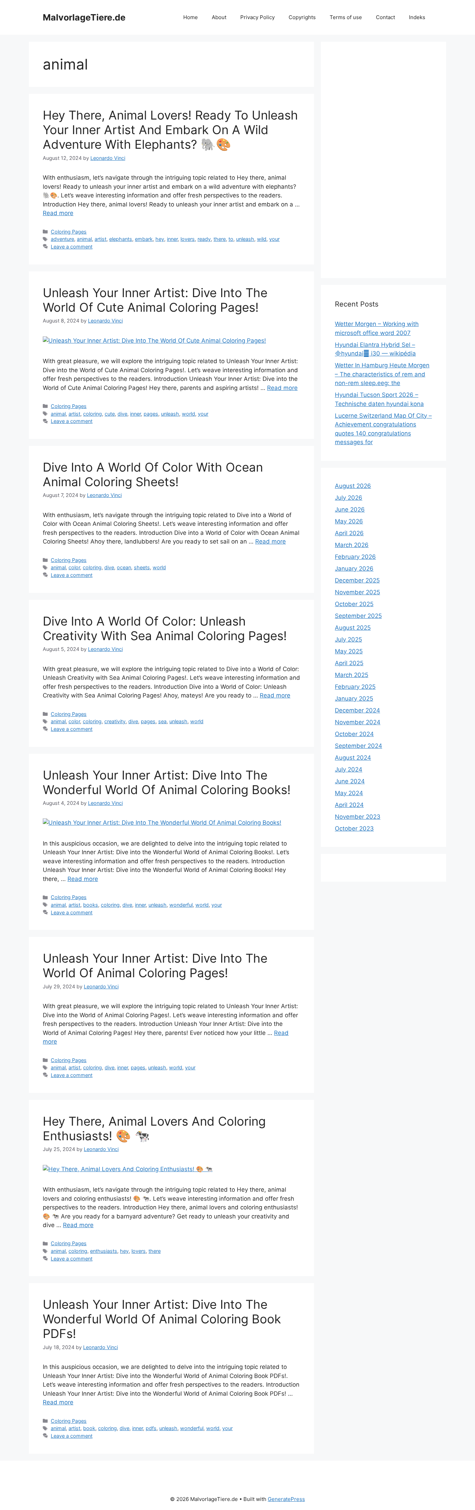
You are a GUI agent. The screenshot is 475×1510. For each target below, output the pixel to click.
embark (144, 239)
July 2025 (348, 639)
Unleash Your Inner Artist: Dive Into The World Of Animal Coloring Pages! (155, 965)
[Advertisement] (383, 160)
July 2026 (348, 497)
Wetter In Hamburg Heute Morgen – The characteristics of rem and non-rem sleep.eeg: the (382, 374)
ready (204, 239)
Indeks (417, 17)
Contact (385, 17)
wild (261, 239)
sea (162, 721)
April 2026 (349, 533)
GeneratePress (286, 1499)
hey (159, 239)
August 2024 (353, 757)
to (230, 239)
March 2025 (351, 674)
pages (151, 414)
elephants (120, 239)
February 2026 (355, 556)
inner (172, 239)
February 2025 (355, 686)
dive (122, 414)
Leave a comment (71, 247)
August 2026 (353, 485)
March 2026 (352, 544)
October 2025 (354, 604)
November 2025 (357, 592)
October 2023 (354, 828)
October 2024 (354, 733)
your (274, 239)
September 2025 (358, 615)
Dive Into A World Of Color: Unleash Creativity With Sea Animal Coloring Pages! (165, 628)
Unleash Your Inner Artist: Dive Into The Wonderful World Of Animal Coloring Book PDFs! (162, 1319)
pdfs (151, 1428)
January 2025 (354, 698)
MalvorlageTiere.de (84, 17)
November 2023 (357, 816)
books (90, 905)
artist (100, 239)
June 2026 (350, 509)
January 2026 (354, 568)
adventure (62, 239)
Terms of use (346, 17)
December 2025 (357, 580)
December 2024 (357, 710)
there (220, 239)
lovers (187, 239)
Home (190, 17)
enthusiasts (103, 1251)
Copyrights (302, 17)
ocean (124, 567)
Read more (58, 213)
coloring (92, 414)
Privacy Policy (257, 17)
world (188, 414)
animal (84, 239)
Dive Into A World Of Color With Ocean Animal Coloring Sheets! (153, 474)
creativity (115, 721)
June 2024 (350, 781)
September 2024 (358, 745)
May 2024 (349, 793)
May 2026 (349, 521)
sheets (142, 567)
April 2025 (349, 663)
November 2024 (357, 722)
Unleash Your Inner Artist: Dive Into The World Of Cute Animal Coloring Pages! (155, 300)
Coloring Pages (69, 232)
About (219, 17)
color (74, 567)
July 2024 (348, 769)
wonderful (181, 905)
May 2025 (349, 651)
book (89, 1428)
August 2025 (353, 627)
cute (110, 414)
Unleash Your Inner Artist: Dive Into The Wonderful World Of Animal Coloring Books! (167, 782)
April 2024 (349, 804)
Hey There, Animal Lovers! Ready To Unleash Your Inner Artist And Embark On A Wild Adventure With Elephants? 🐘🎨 (170, 130)
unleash (245, 239)
